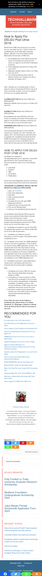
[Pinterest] (23, 443)
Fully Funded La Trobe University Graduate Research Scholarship (20, 481)
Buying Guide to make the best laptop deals (18, 365)
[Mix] (30, 443)
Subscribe (30, 6)
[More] (15, 447)
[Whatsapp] (8, 447)
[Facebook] (8, 443)
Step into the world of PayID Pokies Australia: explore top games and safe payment (20, 529)
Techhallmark (22, 19)
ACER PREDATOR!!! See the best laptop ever (18, 362)
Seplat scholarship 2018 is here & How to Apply (19, 342)
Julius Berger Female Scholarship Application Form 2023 (20, 508)
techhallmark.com (30, 431)
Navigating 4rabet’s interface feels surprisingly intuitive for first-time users (21, 540)
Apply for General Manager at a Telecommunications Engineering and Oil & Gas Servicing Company (19, 347)
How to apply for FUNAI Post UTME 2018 (17, 381)
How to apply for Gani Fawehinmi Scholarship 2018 (20, 328)
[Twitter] (15, 443)
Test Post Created (10, 546)
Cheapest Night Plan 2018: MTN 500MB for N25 (19, 373)
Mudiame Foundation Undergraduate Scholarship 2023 (19, 494)
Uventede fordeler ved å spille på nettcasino (20, 535)
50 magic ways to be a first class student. (17, 320)
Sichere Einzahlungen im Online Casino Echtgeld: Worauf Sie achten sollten (19, 551)
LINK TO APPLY (16, 191)
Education (35, 452)
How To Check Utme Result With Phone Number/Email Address (17, 358)
